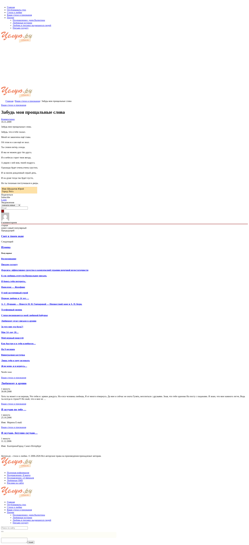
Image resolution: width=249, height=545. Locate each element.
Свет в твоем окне (12, 236)
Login (4, 200)
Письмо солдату (21, 523)
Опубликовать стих (16, 504)
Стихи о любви (14, 507)
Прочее (10, 512)
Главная (11, 502)
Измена (6, 247)
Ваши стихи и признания (13, 105)
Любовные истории (22, 517)
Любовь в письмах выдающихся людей (32, 520)
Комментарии (8, 119)
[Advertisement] (124, 65)
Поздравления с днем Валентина (29, 515)
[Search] (2, 531)
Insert (31, 542)
